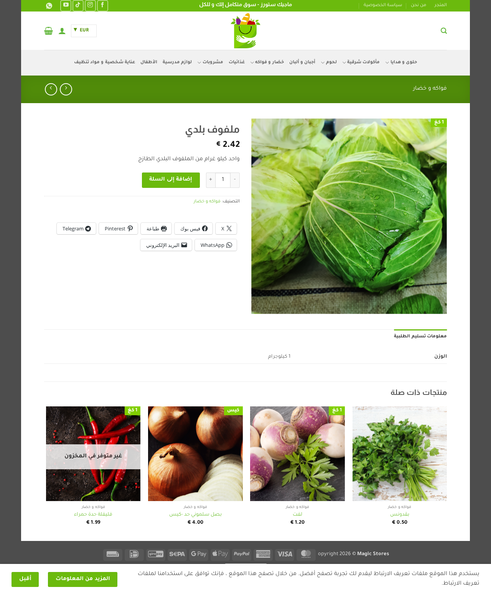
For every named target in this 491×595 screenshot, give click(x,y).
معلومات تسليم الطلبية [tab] (420, 336)
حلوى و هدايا (403, 62)
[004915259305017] (48, 6)
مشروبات (213, 62)
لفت (297, 515)
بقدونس (399, 515)
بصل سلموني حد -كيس (195, 515)
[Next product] (66, 89)
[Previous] (446, 473)
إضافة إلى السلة (170, 180)
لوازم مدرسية (177, 62)
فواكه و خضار (430, 89)
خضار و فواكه (269, 62)
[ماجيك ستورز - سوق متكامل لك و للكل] (245, 31)
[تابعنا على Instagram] (90, 5)
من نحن (418, 5)
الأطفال (148, 62)
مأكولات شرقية (363, 62)
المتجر (441, 5)
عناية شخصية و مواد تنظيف (104, 62)
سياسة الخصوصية (383, 5)
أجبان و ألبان (302, 62)
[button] (444, 30)
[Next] (46, 473)
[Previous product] (51, 89)
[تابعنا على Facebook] (102, 5)
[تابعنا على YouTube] (65, 5)
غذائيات (237, 62)
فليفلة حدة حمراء (93, 515)
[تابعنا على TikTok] (78, 5)
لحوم (331, 62)
